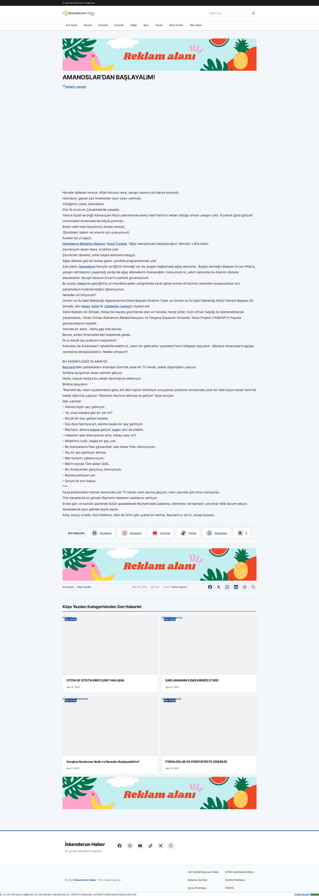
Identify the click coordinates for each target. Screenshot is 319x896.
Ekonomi (103, 25)
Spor (146, 25)
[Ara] (253, 13)
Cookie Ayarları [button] (302, 895)
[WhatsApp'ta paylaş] (227, 587)
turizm (249, 346)
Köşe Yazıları (176, 25)
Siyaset (88, 25)
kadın (116, 430)
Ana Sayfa (71, 25)
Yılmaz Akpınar (179, 586)
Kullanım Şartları (198, 880)
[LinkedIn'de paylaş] (236, 587)
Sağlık (133, 25)
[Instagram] (130, 846)
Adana (95, 430)
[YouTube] (140, 846)
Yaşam (159, 25)
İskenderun (87, 266)
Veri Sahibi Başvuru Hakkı (203, 872)
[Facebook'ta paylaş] (210, 587)
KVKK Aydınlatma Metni (239, 872)
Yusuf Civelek (116, 244)
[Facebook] (119, 846)
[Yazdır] (244, 587)
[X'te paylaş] (218, 587)
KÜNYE (229, 888)
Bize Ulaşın (196, 25)
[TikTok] (150, 846)
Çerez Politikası (197, 888)
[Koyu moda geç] (203, 13)
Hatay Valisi (90, 306)
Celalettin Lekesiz (118, 306)
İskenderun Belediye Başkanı (84, 244)
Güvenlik (119, 25)
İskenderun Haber (85, 844)
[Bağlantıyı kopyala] (253, 587)
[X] (161, 846)
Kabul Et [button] (315, 895)
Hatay (81, 283)
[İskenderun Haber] (78, 13)
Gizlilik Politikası (235, 880)
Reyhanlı (68, 367)
